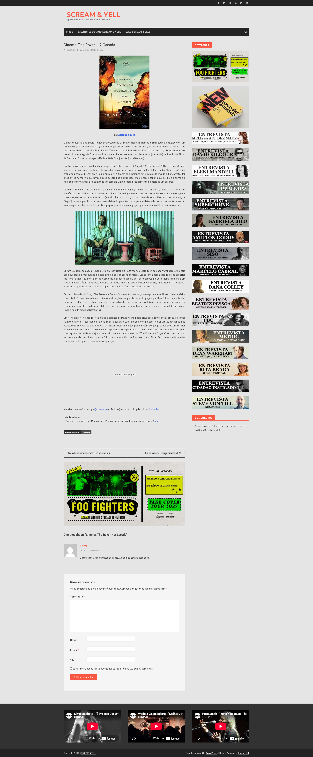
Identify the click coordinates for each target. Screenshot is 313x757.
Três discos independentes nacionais (89, 452)
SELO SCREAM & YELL (138, 31)
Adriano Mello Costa (93, 49)
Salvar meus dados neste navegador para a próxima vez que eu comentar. (113, 668)
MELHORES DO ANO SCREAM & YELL (99, 31)
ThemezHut (243, 752)
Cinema (86, 432)
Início (69, 31)
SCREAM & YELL (93, 14)
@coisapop (100, 409)
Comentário (77, 596)
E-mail (74, 650)
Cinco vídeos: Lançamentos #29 (163, 452)
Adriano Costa (126, 134)
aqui (156, 421)
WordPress (211, 752)
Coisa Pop (154, 409)
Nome (74, 640)
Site (72, 660)
